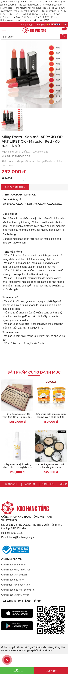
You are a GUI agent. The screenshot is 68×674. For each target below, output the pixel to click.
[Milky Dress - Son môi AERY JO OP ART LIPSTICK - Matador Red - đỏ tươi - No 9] (34, 30)
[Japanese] (53, 25)
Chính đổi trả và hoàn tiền (15, 584)
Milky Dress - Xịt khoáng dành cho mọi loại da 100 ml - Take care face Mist (17, 467)
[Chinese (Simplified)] (62, 25)
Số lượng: (7, 178)
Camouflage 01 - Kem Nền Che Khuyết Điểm (50, 466)
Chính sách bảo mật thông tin (17, 589)
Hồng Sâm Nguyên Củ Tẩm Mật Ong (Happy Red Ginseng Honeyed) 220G (17, 417)
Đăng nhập (27, 24)
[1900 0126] (7, 660)
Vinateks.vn (45, 650)
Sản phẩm (30, 484)
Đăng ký (41, 24)
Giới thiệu (48, 484)
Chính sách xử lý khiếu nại (15, 569)
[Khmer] (65, 25)
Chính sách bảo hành (12, 579)
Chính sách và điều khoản (15, 594)
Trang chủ (11, 484)
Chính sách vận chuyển (14, 574)
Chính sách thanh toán (13, 564)
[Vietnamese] (47, 25)
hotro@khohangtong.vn (22, 537)
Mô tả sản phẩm (15, 187)
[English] (50, 25)
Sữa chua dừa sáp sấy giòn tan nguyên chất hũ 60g (51, 416)
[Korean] (56, 25)
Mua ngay (51, 670)
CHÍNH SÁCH (11, 559)
